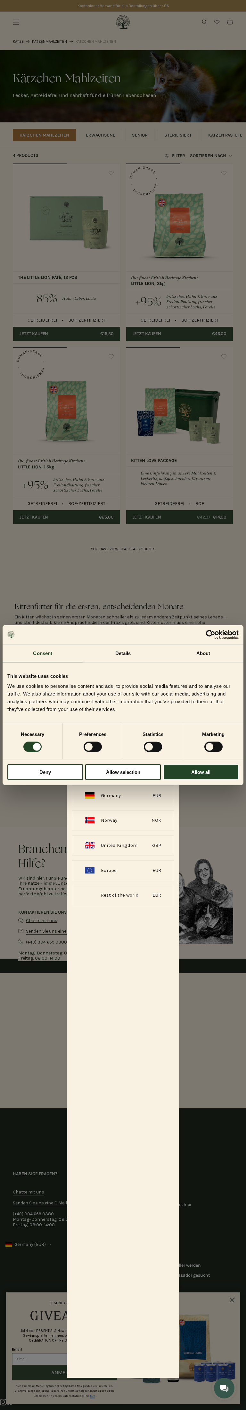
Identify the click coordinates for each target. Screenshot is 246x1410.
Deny (45, 772)
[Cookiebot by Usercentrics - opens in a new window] (211, 634)
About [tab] (203, 653)
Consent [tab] (42, 653)
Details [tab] (123, 653)
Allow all (200, 772)
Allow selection (123, 772)
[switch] (93, 746)
